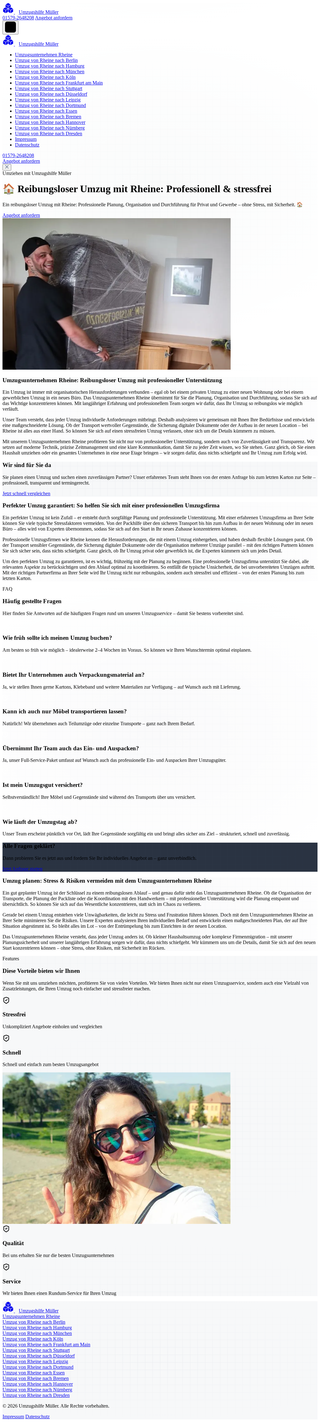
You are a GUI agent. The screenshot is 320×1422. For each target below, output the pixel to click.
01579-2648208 (18, 17)
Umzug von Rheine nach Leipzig (48, 99)
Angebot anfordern (53, 17)
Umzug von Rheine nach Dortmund (50, 105)
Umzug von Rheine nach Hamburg (49, 66)
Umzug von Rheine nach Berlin (46, 60)
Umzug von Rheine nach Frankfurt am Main (59, 82)
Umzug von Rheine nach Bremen (48, 116)
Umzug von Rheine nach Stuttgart (48, 88)
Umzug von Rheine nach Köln (45, 77)
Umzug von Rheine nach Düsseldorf (51, 94)
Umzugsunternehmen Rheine (43, 54)
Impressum (26, 139)
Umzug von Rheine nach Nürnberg (50, 128)
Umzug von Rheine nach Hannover (50, 122)
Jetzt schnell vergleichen (26, 493)
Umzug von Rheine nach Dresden (48, 133)
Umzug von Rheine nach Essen (46, 111)
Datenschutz (27, 144)
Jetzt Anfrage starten (22, 868)
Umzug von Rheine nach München (49, 71)
